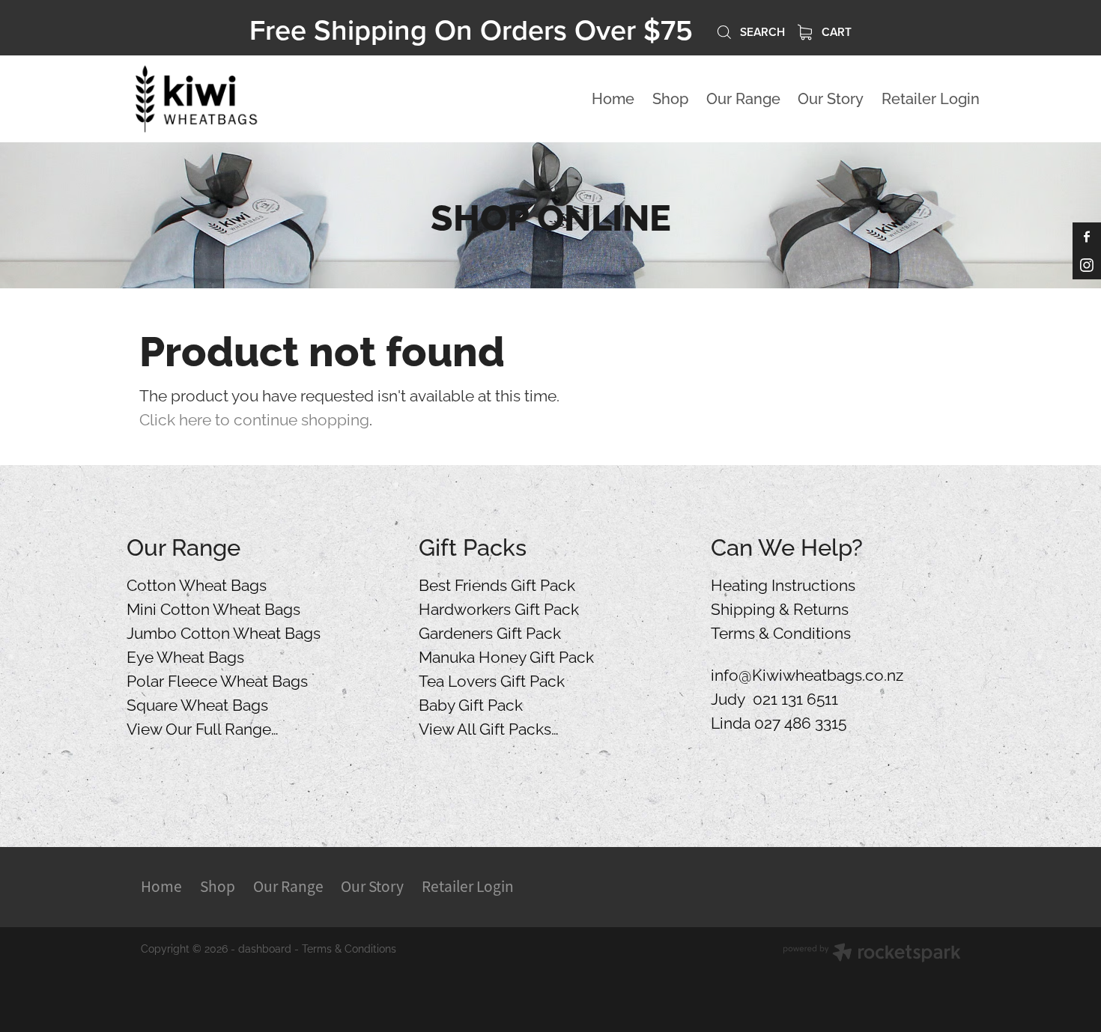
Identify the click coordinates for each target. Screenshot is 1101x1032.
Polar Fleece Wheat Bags (217, 679)
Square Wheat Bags (197, 703)
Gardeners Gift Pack (490, 631)
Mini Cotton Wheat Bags (213, 607)
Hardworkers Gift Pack (499, 607)
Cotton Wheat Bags (197, 583)
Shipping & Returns (780, 607)
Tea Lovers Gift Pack (492, 679)
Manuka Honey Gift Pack (506, 655)
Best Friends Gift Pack (497, 583)
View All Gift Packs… (489, 727)
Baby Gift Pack (471, 703)
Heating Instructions (783, 583)
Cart (835, 31)
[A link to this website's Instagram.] (1087, 265)
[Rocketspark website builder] (872, 953)
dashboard (264, 948)
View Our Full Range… (203, 727)
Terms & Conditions (781, 631)
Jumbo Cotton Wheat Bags (224, 631)
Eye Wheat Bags (185, 655)
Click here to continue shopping (254, 418)
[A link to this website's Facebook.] (1087, 236)
